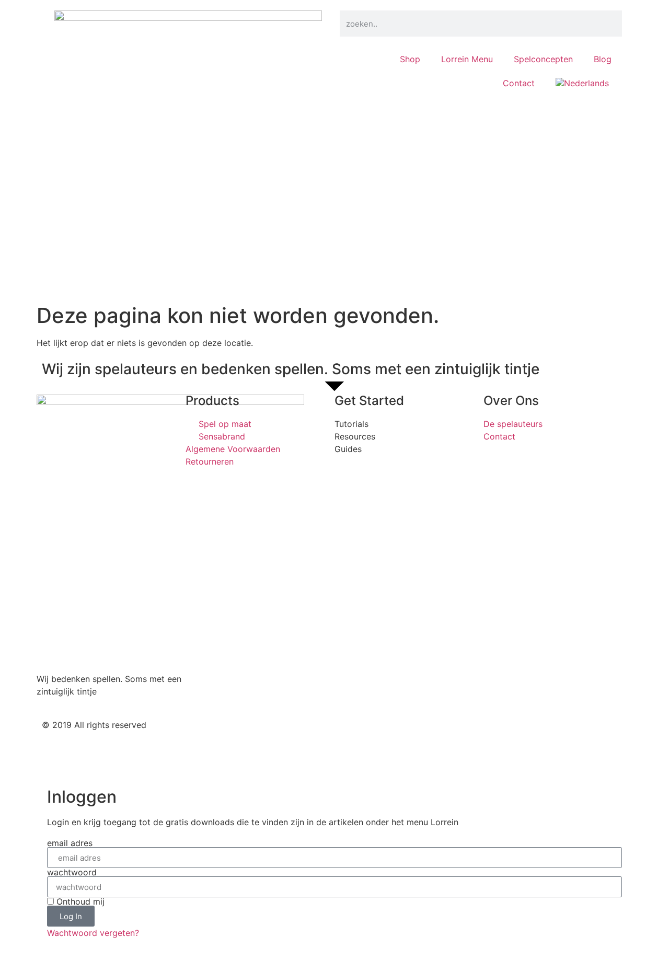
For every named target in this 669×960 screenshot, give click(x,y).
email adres (70, 843)
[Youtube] (410, 734)
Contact (519, 83)
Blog (603, 59)
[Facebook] (381, 734)
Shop (410, 59)
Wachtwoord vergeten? (93, 933)
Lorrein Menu (467, 59)
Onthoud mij (79, 901)
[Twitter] (353, 734)
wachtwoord (72, 872)
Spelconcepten (543, 59)
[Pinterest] (439, 734)
